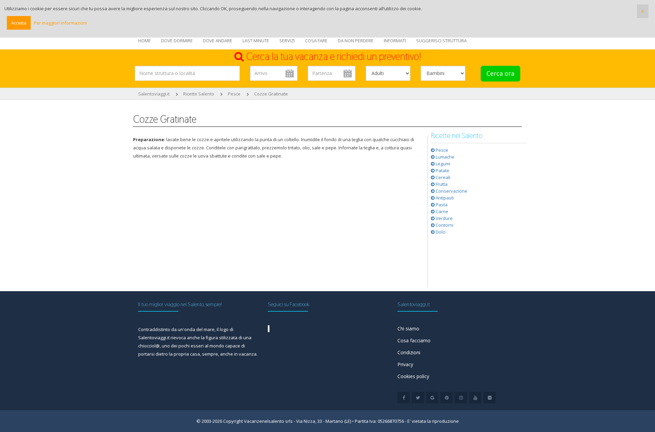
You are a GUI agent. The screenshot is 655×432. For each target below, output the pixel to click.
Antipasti (444, 198)
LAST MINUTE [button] (256, 41)
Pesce (234, 94)
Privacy (405, 364)
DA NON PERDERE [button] (356, 41)
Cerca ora (500, 73)
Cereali (442, 177)
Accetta (18, 23)
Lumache (444, 157)
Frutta (441, 184)
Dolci (440, 232)
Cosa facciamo (414, 340)
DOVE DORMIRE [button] (177, 41)
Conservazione (451, 191)
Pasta (441, 205)
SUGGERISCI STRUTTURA (441, 41)
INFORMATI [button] (395, 41)
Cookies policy (413, 376)
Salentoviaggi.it (154, 94)
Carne (441, 211)
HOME (144, 41)
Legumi (442, 164)
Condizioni (408, 352)
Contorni (444, 225)
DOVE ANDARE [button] (217, 41)
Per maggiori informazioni (60, 23)
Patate (442, 170)
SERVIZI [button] (287, 41)
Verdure (444, 218)
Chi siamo (408, 328)
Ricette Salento (198, 94)
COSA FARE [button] (316, 41)
